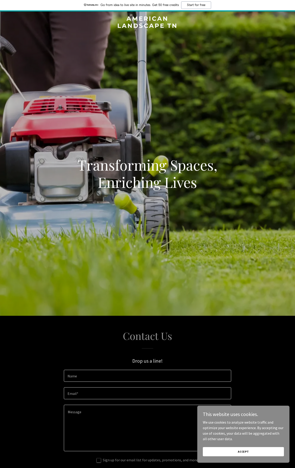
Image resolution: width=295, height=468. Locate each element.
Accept (243, 451)
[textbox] (147, 376)
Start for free (196, 5)
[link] (147, 26)
